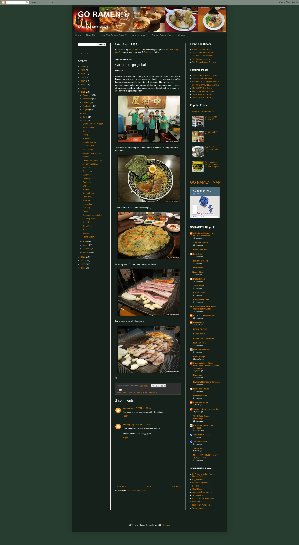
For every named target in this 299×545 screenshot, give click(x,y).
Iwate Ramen (199, 279)
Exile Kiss (197, 254)
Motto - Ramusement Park (203, 498)
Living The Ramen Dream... (204, 111)
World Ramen (198, 508)
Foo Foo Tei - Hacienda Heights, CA (213, 149)
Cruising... (87, 208)
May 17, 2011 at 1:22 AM (141, 408)
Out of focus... (88, 175)
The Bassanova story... (201, 59)
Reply (125, 416)
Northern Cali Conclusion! (203, 91)
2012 (83, 88)
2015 (83, 77)
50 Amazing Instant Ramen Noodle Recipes (203, 475)
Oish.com (196, 502)
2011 (83, 92)
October (86, 102)
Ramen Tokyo (199, 356)
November (87, 99)
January (86, 252)
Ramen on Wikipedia (201, 505)
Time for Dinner (200, 442)
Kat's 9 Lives (199, 293)
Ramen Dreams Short (162, 35)
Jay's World (198, 286)
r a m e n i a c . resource (203, 338)
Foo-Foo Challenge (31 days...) (205, 82)
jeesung (126, 408)
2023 (83, 66)
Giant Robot (197, 489)
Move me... (87, 200)
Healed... (86, 222)
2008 (83, 264)
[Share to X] (158, 385)
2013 (83, 85)
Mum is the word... (90, 142)
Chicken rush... (89, 146)
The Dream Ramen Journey (204, 62)
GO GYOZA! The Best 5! (202, 88)
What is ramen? (139, 35)
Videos (181, 35)
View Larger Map (196, 220)
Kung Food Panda (201, 299)
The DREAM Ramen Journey (204, 75)
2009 (83, 260)
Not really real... (89, 193)
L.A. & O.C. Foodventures (204, 316)
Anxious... (87, 157)
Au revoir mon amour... (92, 153)
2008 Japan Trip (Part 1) (202, 97)
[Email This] (152, 385)
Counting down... (90, 219)
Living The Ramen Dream (137, 392)
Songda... (87, 131)
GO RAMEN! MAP (205, 182)
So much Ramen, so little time (206, 409)
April (85, 241)
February (87, 249)
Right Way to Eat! (201, 402)
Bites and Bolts (200, 249)
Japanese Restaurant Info (203, 492)
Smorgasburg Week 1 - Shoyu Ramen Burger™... (213, 164)
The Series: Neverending (203, 56)
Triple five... (87, 197)
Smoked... (87, 233)
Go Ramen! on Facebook (86, 54)
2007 (83, 268)
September (88, 106)
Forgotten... (87, 182)
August (86, 110)
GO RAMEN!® (103, 14)
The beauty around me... (93, 160)
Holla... (85, 229)
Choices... (87, 186)
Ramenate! (198, 375)
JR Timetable (198, 495)
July (85, 113)
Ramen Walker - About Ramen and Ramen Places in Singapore (206, 365)
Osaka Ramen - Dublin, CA (211, 118)
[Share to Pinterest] (164, 385)
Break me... (87, 226)
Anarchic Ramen (200, 243)
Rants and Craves (201, 389)
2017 (83, 70)
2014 (83, 81)
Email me (148, 52)
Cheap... (86, 135)
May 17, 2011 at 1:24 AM (141, 425)
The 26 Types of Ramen (202, 78)
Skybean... (87, 189)
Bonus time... (88, 168)
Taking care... (88, 171)
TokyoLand (198, 448)
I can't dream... (89, 149)
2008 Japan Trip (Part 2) (202, 94)
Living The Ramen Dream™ (113, 35)
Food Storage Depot (200, 483)
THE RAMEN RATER (202, 435)
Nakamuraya (153, 392)
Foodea (195, 486)
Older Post (175, 486)
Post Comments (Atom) (136, 491)
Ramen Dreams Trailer (202, 49)
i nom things (198, 272)
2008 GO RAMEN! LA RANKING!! (206, 85)
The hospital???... (90, 179)
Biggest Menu (198, 479)
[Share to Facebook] (161, 385)
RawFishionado (200, 396)
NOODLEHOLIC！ (201, 329)
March (86, 245)
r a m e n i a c (199, 334)
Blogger (166, 525)
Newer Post (121, 486)
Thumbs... (87, 211)
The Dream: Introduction (202, 53)
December (87, 95)
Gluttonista (198, 267)
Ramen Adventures (202, 350)
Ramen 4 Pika (199, 343)
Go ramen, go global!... (92, 215)
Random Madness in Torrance (206, 382)
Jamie (124, 392)
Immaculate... (88, 204)
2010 (83, 257)
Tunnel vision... (89, 237)
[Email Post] (120, 390)
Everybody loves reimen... (93, 124)
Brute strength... (89, 127)
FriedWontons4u (200, 261)
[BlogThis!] (155, 385)
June (85, 117)
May (85, 121)
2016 (83, 74)
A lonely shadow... (90, 164)
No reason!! (198, 322)
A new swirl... (88, 138)
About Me (90, 35)
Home (78, 35)
